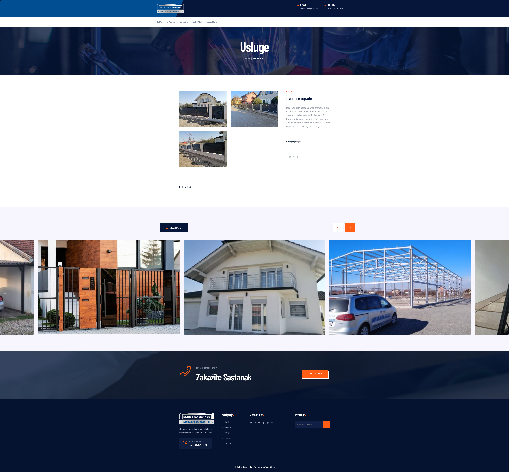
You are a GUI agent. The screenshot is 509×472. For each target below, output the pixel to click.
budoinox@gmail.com (309, 8)
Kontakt (197, 22)
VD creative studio (262, 467)
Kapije (289, 92)
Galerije (212, 22)
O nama (171, 22)
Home (247, 59)
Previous (186, 187)
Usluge (183, 22)
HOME (159, 22)
